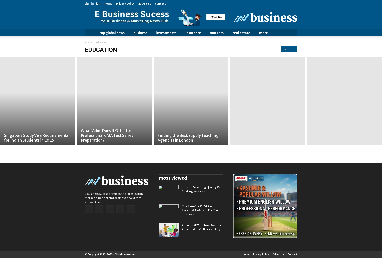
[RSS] (281, 3)
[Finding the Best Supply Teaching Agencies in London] (191, 101)
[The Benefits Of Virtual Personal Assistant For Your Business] (169, 211)
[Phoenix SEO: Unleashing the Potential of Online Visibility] (169, 230)
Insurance (193, 33)
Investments (166, 33)
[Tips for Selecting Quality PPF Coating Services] (169, 192)
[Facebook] (268, 3)
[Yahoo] (294, 3)
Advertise (144, 3)
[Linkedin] (275, 3)
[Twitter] (288, 3)
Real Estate (241, 33)
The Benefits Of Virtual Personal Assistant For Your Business (200, 210)
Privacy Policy (125, 3)
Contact (160, 3)
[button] (292, 33)
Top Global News (112, 33)
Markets (217, 33)
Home (108, 3)
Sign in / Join (93, 3)
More (263, 33)
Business (140, 33)
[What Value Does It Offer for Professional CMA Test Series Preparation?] (114, 101)
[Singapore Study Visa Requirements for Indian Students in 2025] (37, 101)
